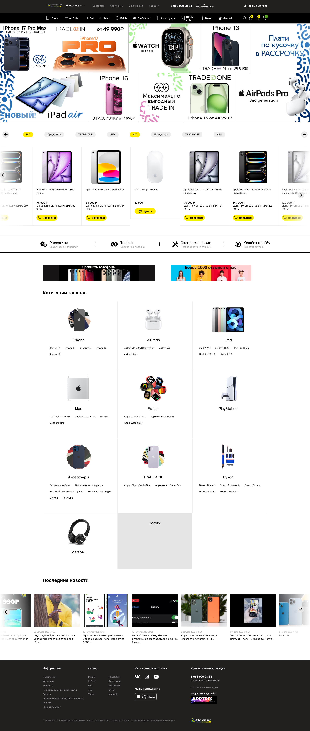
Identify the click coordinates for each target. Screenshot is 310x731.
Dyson (208, 18)
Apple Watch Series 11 (162, 416)
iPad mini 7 (226, 354)
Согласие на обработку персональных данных (63, 700)
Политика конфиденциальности (60, 690)
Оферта (47, 694)
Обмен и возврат (52, 707)
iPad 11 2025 (222, 348)
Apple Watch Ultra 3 (134, 416)
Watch (123, 18)
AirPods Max (131, 354)
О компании (136, 5)
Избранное (250, 17)
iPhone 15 (85, 348)
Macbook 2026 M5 (59, 416)
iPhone (55, 18)
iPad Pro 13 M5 (207, 354)
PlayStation (143, 18)
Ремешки (68, 497)
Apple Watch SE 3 (133, 422)
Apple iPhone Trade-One (137, 485)
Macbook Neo (57, 422)
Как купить (116, 5)
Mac (106, 18)
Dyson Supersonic (230, 485)
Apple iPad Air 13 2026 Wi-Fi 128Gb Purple (55, 191)
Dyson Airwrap (207, 485)
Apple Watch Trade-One (168, 485)
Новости (154, 5)
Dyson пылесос (229, 491)
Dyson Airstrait (207, 491)
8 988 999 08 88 (181, 5)
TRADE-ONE (190, 18)
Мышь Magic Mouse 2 (147, 189)
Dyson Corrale (252, 485)
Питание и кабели (59, 485)
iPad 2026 (204, 348)
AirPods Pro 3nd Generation (139, 348)
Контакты (98, 5)
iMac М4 (104, 416)
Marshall (227, 18)
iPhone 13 (54, 354)
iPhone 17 (54, 348)
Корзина (265, 17)
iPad (91, 18)
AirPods (73, 18)
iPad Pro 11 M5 (241, 348)
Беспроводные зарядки (89, 485)
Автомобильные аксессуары (66, 491)
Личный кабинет (257, 5)
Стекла (53, 497)
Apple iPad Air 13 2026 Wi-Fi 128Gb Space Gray (203, 191)
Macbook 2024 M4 (85, 416)
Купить (147, 211)
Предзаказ (49, 217)
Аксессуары (168, 18)
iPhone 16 (70, 348)
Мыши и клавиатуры (100, 491)
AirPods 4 (164, 348)
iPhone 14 (101, 348)
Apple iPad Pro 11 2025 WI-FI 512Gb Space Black (252, 191)
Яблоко (54, 6)
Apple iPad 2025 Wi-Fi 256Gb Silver (105, 189)
